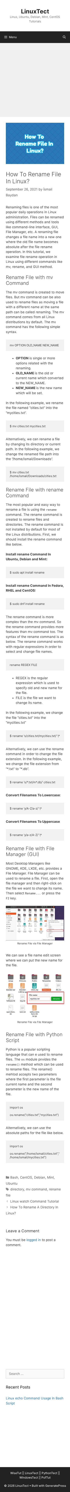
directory (17, 1189)
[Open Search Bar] (64, 37)
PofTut (46, 1477)
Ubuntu (12, 1183)
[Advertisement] (35, 80)
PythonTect (49, 1473)
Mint (50, 1177)
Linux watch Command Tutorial (34, 1201)
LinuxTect (35, 11)
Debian (39, 1177)
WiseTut (15, 1473)
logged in (33, 1240)
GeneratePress (55, 1486)
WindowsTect (28, 1477)
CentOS (26, 1177)
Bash (14, 1177)
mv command (36, 1189)
